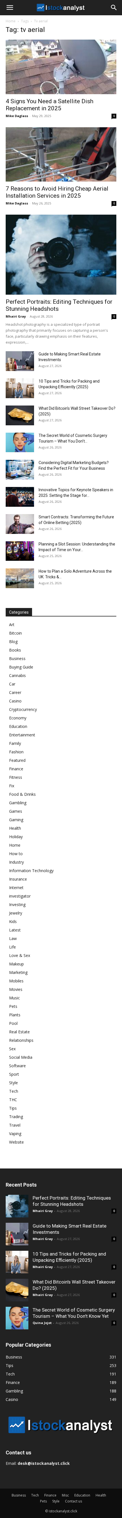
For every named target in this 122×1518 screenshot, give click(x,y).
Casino (15, 701)
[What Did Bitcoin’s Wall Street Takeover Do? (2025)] (20, 415)
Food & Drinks (22, 794)
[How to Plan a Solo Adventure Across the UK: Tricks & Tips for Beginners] (20, 578)
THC (13, 1099)
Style (13, 1082)
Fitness (15, 777)
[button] (10, 7)
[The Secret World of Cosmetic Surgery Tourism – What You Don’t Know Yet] (20, 442)
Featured (17, 760)
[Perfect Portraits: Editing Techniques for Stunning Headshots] (61, 255)
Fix (11, 785)
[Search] (114, 7)
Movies (15, 989)
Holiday (16, 836)
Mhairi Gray (16, 316)
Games (15, 811)
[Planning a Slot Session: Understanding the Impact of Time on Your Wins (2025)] (20, 551)
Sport (14, 1074)
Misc (65, 1495)
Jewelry (15, 913)
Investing (17, 904)
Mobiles (16, 981)
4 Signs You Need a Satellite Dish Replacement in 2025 (49, 105)
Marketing (18, 972)
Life (12, 947)
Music (14, 997)
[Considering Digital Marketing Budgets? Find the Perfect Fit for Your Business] (20, 470)
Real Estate (19, 1031)
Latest (15, 930)
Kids (13, 921)
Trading (16, 1116)
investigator (20, 896)
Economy (17, 718)
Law (13, 938)
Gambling (17, 802)
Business (17, 658)
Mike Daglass (17, 116)
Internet (16, 887)
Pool (13, 1023)
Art (11, 624)
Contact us (73, 1501)
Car (12, 684)
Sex (12, 1048)
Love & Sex (19, 955)
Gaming (16, 819)
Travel (14, 1125)
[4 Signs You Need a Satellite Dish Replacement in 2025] (61, 67)
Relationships (21, 1040)
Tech (13, 1091)
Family (15, 743)
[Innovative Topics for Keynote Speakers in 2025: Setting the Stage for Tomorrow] (20, 497)
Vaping (15, 1133)
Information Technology (31, 870)
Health (15, 828)
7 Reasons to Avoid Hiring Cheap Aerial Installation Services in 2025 (57, 192)
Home (11, 21)
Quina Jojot (42, 1323)
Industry (16, 862)
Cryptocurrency (23, 709)
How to (16, 853)
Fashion (16, 751)
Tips (13, 1108)
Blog (13, 641)
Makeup (16, 964)
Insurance (18, 879)
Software (17, 1065)
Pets (13, 1006)
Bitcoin (15, 633)
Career (15, 692)
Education (18, 726)
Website (16, 1142)
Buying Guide (21, 667)
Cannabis (17, 675)
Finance (16, 768)
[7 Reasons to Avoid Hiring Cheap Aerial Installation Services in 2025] (61, 154)
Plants (14, 1014)
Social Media (20, 1057)
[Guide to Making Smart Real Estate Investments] (20, 361)
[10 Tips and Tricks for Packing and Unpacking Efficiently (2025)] (20, 388)
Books (15, 650)
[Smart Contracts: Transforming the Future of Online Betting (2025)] (20, 524)
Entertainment (22, 735)
